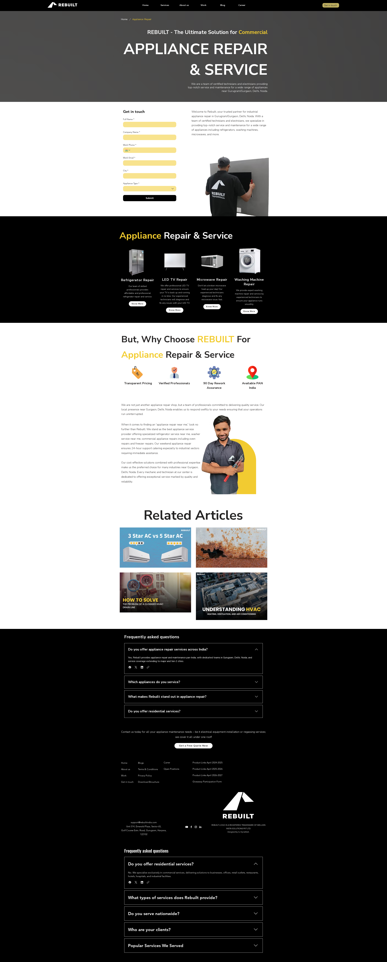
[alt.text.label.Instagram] (195, 826)
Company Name (131, 132)
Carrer (167, 762)
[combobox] (149, 188)
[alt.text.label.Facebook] (191, 826)
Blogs (141, 762)
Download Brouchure (148, 781)
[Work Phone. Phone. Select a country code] (128, 150)
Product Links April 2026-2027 (208, 775)
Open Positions (171, 768)
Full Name (128, 119)
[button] (164, 5)
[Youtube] (186, 826)
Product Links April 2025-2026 (208, 768)
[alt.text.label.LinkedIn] (200, 826)
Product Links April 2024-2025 (208, 762)
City (125, 170)
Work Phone (129, 145)
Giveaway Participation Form (207, 781)
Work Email (129, 158)
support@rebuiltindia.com (144, 822)
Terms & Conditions (148, 769)
